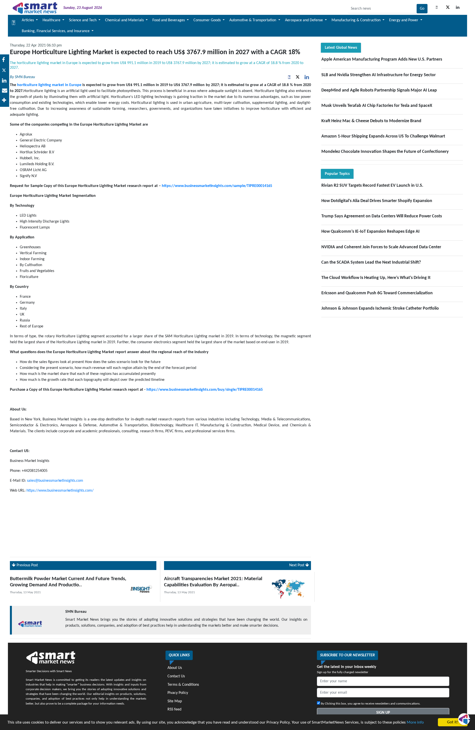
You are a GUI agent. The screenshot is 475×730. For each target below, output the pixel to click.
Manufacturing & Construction (356, 20)
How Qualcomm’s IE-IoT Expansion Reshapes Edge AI (370, 231)
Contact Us (176, 676)
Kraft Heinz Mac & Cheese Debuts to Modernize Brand (371, 121)
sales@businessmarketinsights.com (55, 481)
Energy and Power (404, 20)
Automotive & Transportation (253, 20)
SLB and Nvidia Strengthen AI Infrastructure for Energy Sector (378, 75)
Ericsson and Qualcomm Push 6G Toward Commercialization (377, 293)
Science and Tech (83, 20)
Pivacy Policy (177, 693)
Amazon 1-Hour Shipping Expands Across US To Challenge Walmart (383, 136)
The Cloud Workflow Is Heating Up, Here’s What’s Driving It (375, 278)
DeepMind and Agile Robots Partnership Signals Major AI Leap (379, 90)
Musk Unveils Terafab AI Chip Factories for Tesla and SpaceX (376, 106)
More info (415, 722)
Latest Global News (341, 48)
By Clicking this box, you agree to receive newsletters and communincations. (370, 703)
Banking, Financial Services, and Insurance (56, 31)
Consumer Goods (207, 20)
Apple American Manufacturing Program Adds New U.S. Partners (381, 59)
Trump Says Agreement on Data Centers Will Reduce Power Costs (381, 216)
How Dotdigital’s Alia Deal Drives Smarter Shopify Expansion (376, 201)
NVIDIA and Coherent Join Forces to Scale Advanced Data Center (381, 247)
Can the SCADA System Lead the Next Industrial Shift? (371, 262)
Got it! (452, 722)
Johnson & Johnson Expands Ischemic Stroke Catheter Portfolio (380, 308)
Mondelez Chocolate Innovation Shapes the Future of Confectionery (385, 152)
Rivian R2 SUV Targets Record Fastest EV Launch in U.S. (372, 185)
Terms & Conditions (183, 685)
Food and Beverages (169, 20)
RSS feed (174, 709)
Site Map (174, 701)
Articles (28, 20)
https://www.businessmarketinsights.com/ (60, 491)
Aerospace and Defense (304, 20)
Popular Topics (337, 174)
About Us (174, 668)
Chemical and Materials (125, 20)
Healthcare (52, 20)
